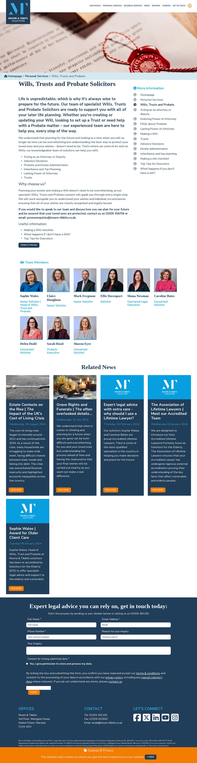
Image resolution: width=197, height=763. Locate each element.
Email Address (111, 619)
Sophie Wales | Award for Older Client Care (23, 533)
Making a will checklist (154, 158)
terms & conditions (148, 673)
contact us (115, 681)
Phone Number (36, 631)
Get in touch (179, 6)
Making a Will (149, 134)
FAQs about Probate (153, 124)
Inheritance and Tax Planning (42, 169)
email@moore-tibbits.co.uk (107, 723)
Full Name (34, 619)
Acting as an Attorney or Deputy (45, 157)
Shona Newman (138, 296)
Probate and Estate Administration (46, 165)
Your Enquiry (34, 643)
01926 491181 (98, 715)
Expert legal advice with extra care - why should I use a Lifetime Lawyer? (120, 411)
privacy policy (114, 677)
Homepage (15, 76)
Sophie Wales (29, 296)
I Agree (150, 757)
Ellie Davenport (111, 296)
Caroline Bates (164, 296)
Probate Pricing (29, 245)
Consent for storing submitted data (48, 659)
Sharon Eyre (82, 343)
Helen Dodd (28, 343)
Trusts (28, 177)
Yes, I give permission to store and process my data (61, 664)
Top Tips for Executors (38, 238)
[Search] (190, 6)
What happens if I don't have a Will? (47, 234)
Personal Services (112, 6)
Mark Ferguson (84, 296)
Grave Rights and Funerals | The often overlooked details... (74, 409)
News (147, 6)
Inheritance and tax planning (158, 154)
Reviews (156, 6)
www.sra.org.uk (141, 740)
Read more (16, 490)
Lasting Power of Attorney (41, 173)
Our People (95, 6)
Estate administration (154, 149)
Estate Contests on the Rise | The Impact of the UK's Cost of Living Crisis (26, 411)
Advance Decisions (36, 161)
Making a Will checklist (39, 230)
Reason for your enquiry (115, 631)
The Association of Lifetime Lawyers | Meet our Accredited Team (169, 411)
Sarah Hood (55, 343)
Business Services (133, 6)
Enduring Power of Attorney (158, 119)
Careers (166, 6)
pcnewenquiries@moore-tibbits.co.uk (51, 218)
